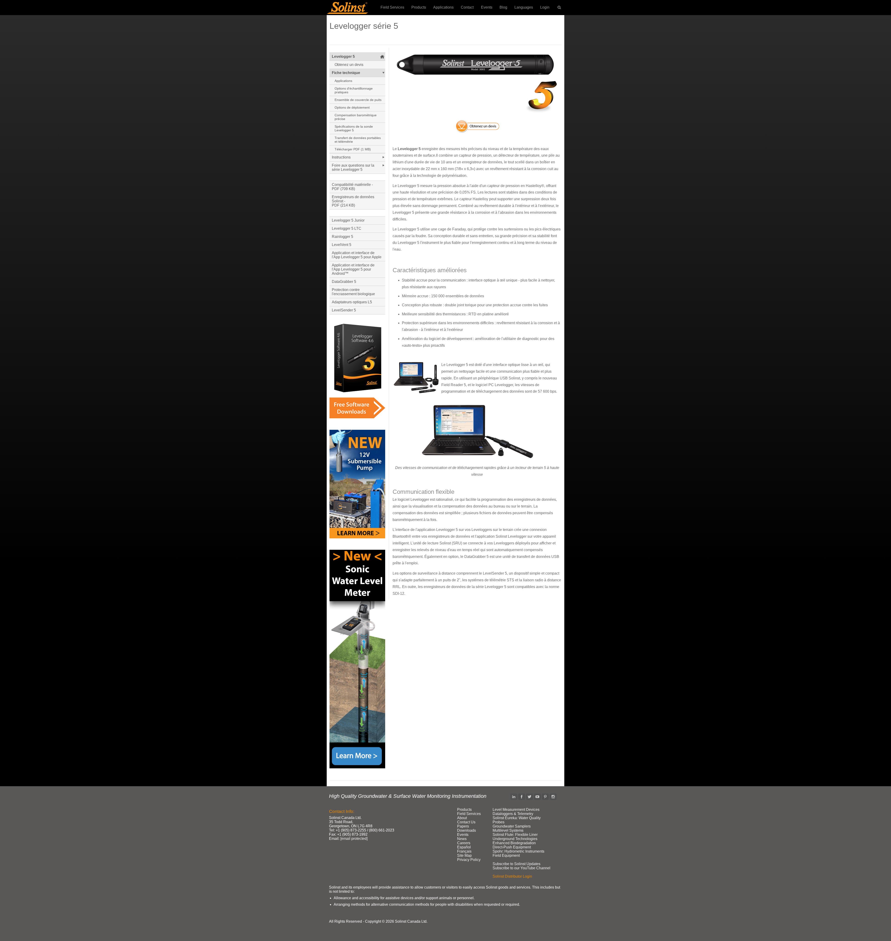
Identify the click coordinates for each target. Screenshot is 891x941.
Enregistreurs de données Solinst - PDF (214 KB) (353, 201)
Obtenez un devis (349, 65)
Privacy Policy (469, 860)
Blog (503, 7)
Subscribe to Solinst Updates (516, 864)
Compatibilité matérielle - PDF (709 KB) (352, 187)
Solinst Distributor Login (512, 876)
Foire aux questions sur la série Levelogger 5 (353, 167)
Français (464, 851)
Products (418, 7)
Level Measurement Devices (516, 810)
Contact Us (466, 822)
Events (486, 7)
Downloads (466, 830)
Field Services (392, 7)
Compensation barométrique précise (356, 117)
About (462, 818)
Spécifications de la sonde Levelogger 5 (354, 128)
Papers (463, 826)
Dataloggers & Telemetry (513, 814)
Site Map (464, 855)
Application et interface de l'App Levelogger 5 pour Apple (356, 255)
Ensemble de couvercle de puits (358, 100)
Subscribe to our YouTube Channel (521, 868)
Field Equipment (506, 855)
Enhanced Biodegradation (514, 843)
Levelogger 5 (343, 56)
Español (464, 847)
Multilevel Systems (508, 830)
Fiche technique (346, 73)
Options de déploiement (352, 107)
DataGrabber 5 (344, 282)
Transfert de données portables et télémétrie (358, 139)
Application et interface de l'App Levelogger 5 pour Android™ (353, 269)
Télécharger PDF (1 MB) (353, 149)
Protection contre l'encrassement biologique (353, 292)
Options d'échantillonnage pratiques (354, 90)
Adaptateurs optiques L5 (352, 302)
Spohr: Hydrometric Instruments (518, 851)
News (462, 839)
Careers (463, 843)
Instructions (341, 157)
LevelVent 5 (341, 245)
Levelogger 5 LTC (346, 228)
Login (544, 7)
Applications (443, 7)
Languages (523, 7)
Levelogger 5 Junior (348, 220)
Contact (467, 7)
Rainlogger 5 (342, 237)
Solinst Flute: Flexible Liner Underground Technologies (515, 837)
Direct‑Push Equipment (512, 847)
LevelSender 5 (344, 310)
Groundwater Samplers (512, 826)
